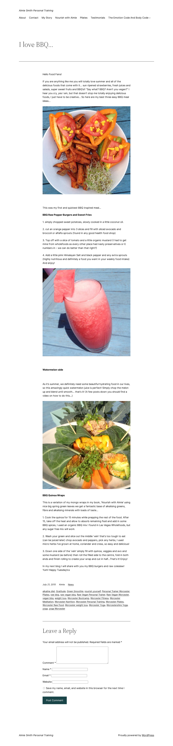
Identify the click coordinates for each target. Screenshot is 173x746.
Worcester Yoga (97, 605)
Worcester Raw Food (53, 605)
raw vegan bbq (68, 594)
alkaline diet (49, 591)
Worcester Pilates (115, 601)
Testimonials (98, 17)
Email (47, 675)
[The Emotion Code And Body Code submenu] (150, 18)
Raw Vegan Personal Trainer (91, 594)
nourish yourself (93, 591)
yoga (45, 608)
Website (47, 681)
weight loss (60, 598)
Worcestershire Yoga (117, 605)
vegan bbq (48, 598)
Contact (33, 17)
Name (47, 669)
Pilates (83, 17)
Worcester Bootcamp (78, 598)
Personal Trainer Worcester (115, 591)
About (22, 17)
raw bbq (55, 594)
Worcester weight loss (76, 605)
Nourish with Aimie (66, 17)
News (71, 584)
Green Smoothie (75, 591)
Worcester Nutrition (65, 601)
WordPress (148, 735)
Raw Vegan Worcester (118, 594)
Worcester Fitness (99, 598)
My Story (47, 17)
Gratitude (61, 591)
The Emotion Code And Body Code (128, 17)
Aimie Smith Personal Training (36, 10)
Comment (49, 662)
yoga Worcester (57, 608)
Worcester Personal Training (90, 601)
